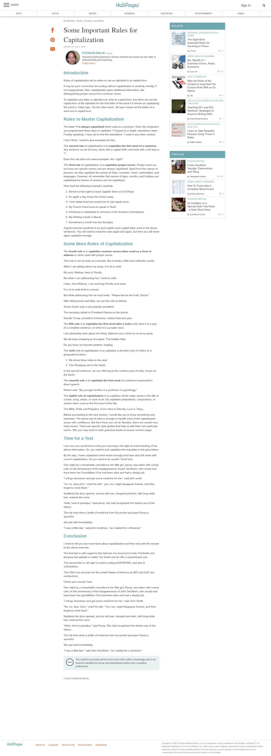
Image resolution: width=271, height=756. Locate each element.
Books (92, 13)
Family (240, 13)
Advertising (101, 745)
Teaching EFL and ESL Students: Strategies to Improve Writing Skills (200, 110)
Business (130, 13)
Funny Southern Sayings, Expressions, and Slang (200, 168)
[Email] (52, 50)
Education (167, 13)
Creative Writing (196, 199)
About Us (40, 745)
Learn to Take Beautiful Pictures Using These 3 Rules (200, 134)
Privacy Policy (85, 745)
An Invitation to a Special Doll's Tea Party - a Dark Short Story (201, 206)
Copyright (53, 745)
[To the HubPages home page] (15, 744)
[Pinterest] (52, 40)
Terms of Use (68, 745)
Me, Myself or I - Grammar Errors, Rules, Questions (201, 63)
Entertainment (203, 13)
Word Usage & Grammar (200, 56)
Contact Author (88, 63)
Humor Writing (195, 161)
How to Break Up (196, 77)
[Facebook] (52, 31)
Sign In (246, 5)
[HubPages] (128, 5)
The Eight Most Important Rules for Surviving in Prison (198, 43)
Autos (55, 13)
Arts (18, 13)
